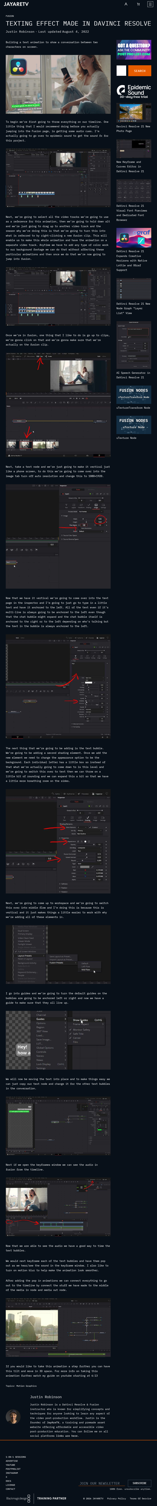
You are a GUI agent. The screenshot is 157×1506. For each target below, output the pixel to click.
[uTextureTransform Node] (133, 395)
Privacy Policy (116, 1498)
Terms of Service (140, 1498)
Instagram (12, 1472)
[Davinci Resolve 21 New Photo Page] (133, 113)
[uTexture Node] (133, 426)
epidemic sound (61, 135)
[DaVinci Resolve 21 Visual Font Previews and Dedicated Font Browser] (133, 191)
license (10, 1484)
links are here (67, 1435)
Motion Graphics (26, 1385)
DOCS (8, 1480)
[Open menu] (150, 4)
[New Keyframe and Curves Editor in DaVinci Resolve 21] (133, 149)
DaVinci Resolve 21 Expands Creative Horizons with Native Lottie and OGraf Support (131, 260)
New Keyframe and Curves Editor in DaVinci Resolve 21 (130, 166)
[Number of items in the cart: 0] (138, 4)
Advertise (12, 1460)
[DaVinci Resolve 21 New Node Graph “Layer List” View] (133, 289)
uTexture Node (126, 438)
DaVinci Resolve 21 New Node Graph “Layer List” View (133, 308)
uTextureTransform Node (133, 407)
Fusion (10, 16)
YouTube (10, 1464)
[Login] (126, 4)
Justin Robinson (20, 31)
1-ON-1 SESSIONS (16, 1456)
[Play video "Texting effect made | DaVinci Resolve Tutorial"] (58, 84)
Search (140, 71)
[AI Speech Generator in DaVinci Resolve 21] (133, 345)
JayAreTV (53, 1422)
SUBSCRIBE (139, 1483)
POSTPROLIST (13, 1468)
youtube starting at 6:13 (79, 1375)
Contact (10, 1488)
